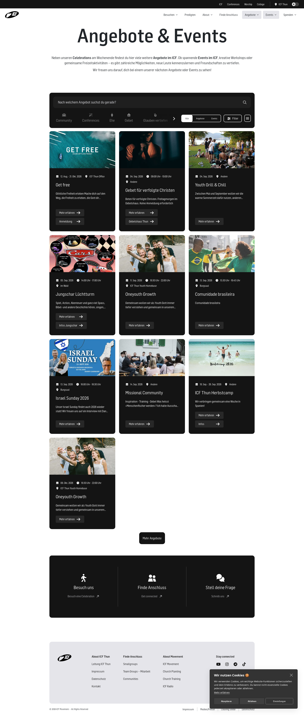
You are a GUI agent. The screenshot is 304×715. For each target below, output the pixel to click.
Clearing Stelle (228, 709)
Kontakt (96, 686)
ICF (220, 4)
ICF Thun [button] (283, 4)
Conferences (233, 4)
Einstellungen (279, 701)
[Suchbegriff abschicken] (244, 102)
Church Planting (172, 671)
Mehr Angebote (152, 538)
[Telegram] (235, 664)
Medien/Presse (207, 709)
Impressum (98, 671)
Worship (248, 4)
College (260, 4)
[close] (291, 675)
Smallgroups (130, 664)
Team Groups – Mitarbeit (136, 671)
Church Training (171, 679)
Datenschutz (99, 679)
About (206, 14)
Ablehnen (252, 701)
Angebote (250, 14)
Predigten (190, 14)
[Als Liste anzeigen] (247, 118)
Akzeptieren (226, 701)
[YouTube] (218, 664)
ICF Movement (171, 664)
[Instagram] (227, 664)
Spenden (288, 14)
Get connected (149, 596)
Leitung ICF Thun (101, 664)
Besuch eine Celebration (81, 596)
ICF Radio (168, 686)
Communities (130, 679)
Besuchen (169, 14)
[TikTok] (244, 664)
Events (269, 14)
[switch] (295, 4)
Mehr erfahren (222, 692)
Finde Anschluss (228, 14)
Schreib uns (217, 596)
